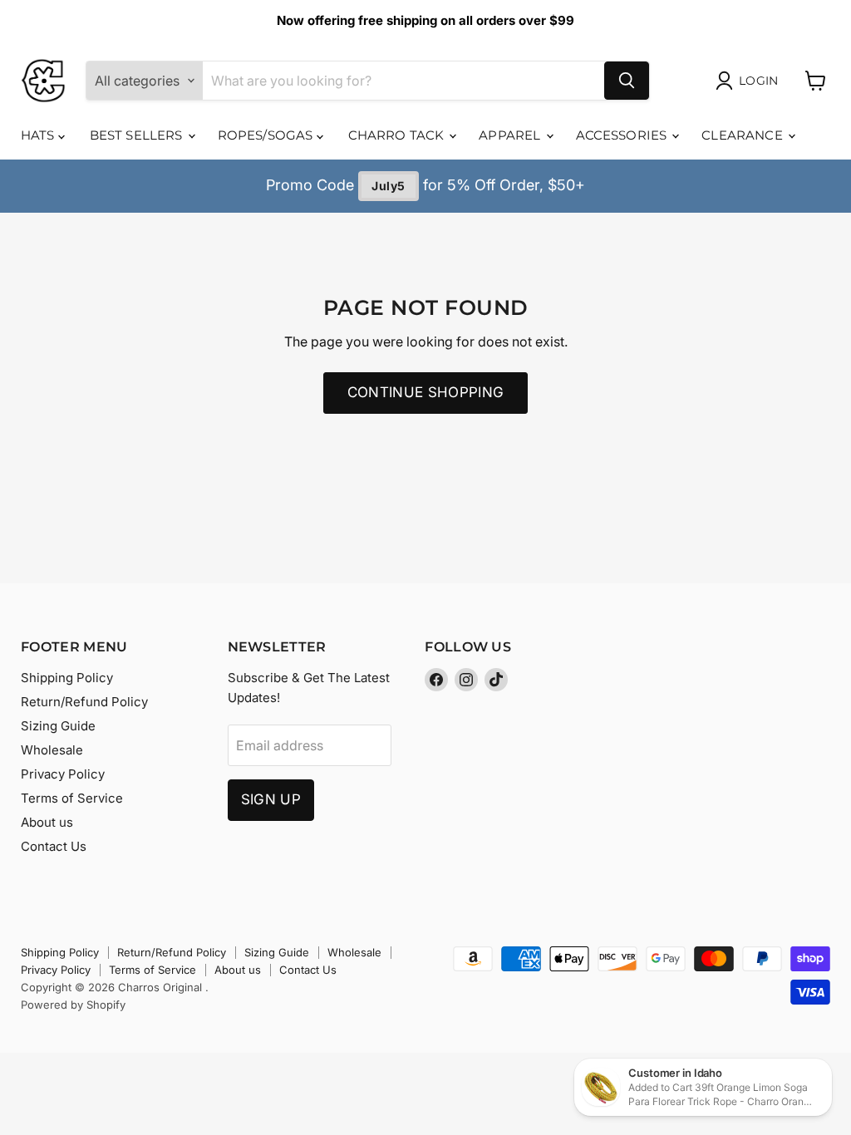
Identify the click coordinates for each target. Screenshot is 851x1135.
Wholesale (52, 750)
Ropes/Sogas (267, 135)
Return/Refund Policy (84, 702)
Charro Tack (398, 135)
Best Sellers (138, 135)
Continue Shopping (425, 392)
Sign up (271, 799)
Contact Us (53, 846)
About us (47, 822)
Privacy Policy (63, 774)
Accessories (623, 135)
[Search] (626, 80)
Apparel (511, 135)
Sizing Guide (58, 726)
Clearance (743, 135)
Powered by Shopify (73, 1004)
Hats (39, 135)
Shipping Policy (67, 677)
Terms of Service (72, 798)
